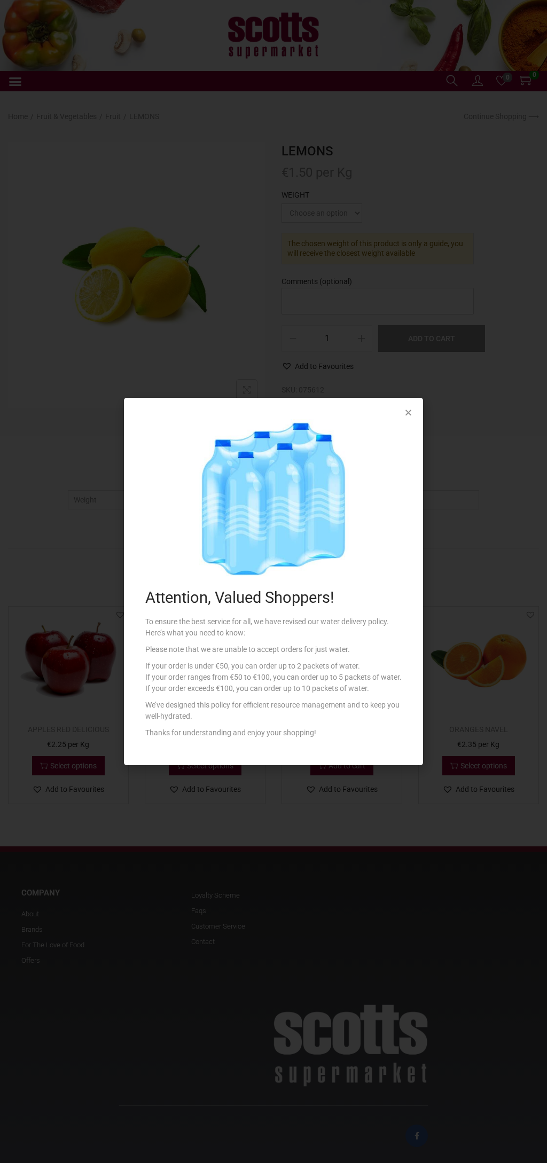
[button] (408, 412)
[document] (273, 581)
